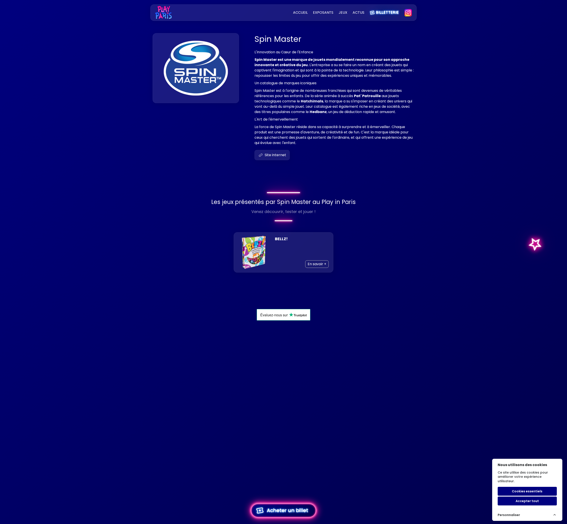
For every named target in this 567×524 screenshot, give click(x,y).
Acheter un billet (281, 510)
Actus (358, 12)
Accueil (300, 12)
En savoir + (317, 264)
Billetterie (384, 12)
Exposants (323, 12)
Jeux (343, 12)
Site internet (275, 154)
